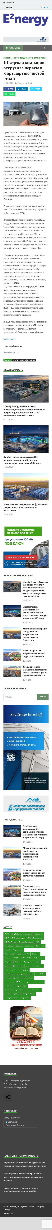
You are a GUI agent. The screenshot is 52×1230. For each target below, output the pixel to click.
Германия (9, 946)
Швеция (31, 360)
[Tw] (47, 7)
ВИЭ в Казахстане (34, 938)
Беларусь (39, 934)
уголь (23, 360)
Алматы (28, 934)
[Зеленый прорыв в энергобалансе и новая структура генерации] (12, 650)
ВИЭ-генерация (18, 938)
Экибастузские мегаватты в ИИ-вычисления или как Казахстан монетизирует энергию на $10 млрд (22, 459)
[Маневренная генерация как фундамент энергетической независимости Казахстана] (26, 501)
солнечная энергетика (14, 990)
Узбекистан (39, 958)
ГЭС (37, 942)
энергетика (25, 998)
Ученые (18, 962)
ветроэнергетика (11, 970)
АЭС (7, 934)
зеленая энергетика (13, 978)
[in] (44, 7)
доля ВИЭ (40, 974)
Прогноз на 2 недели (15, 1125)
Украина (8, 962)
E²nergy (21, 83)
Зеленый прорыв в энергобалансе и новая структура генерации (34, 653)
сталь (15, 360)
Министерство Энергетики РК (17, 954)
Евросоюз (29, 946)
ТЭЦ (29, 958)
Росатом (35, 954)
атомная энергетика (34, 966)
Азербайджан (17, 934)
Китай (7, 950)
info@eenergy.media (20, 1080)
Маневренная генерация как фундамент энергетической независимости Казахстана (25, 507)
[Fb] (41, 7)
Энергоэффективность (14, 966)
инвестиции (28, 978)
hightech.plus (9, 339)
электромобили (28, 994)
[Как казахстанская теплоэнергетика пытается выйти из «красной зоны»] (12, 905)
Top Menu (10, 2)
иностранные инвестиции (33, 982)
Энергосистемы (39, 58)
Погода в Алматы (11, 1117)
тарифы (8, 994)
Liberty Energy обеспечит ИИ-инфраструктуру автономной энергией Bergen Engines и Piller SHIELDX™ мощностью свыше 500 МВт (24, 411)
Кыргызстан (18, 950)
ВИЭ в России (10, 942)
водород (24, 970)
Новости (7, 58)
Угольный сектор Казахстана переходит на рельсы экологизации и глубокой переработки (35, 671)
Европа (19, 946)
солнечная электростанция (16, 986)
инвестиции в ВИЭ (12, 982)
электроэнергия (11, 998)
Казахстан (40, 946)
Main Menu (14, 48)
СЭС (23, 958)
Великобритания (26, 942)
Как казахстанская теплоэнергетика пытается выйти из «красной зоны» (32, 909)
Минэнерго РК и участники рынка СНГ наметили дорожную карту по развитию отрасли (23, 1176)
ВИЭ (7, 938)
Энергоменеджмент (22, 58)
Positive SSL (8, 1213)
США (15, 958)
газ (32, 974)
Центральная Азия (31, 962)
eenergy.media (20, 1084)
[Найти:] (26, 697)
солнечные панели (33, 990)
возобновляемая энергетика (16, 974)
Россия (8, 958)
